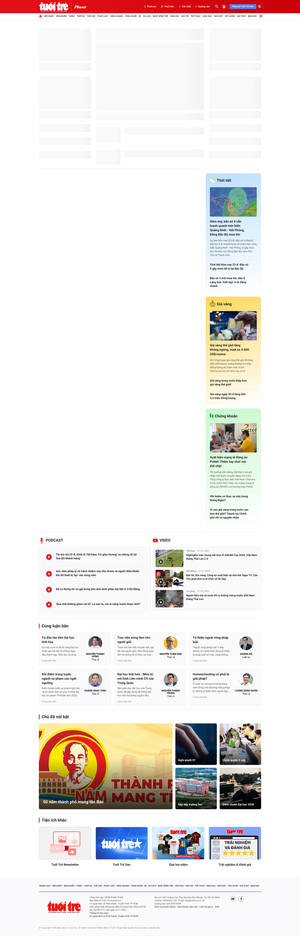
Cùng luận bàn (55, 626)
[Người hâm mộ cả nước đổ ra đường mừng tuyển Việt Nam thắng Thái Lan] (169, 598)
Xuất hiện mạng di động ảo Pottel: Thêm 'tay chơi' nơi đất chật (228, 462)
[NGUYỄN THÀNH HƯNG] (95, 644)
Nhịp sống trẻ (160, 16)
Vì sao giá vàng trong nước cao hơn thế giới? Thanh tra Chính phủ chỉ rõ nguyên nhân (229, 513)
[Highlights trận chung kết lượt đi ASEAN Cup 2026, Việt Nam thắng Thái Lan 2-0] (169, 558)
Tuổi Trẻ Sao (122, 865)
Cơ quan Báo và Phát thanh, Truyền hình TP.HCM (114, 916)
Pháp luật (102, 16)
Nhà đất (218, 16)
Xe (140, 16)
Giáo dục (207, 16)
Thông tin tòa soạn (99, 913)
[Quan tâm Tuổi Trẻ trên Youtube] (233, 899)
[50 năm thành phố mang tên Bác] (106, 766)
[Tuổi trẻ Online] (64, 907)
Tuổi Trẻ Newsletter (65, 865)
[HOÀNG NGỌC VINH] (95, 681)
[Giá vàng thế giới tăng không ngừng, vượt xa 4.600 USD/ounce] (233, 325)
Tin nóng (190, 591)
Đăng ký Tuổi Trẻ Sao (242, 6)
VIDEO (165, 540)
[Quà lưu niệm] (178, 843)
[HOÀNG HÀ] (246, 644)
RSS (217, 907)
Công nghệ (131, 16)
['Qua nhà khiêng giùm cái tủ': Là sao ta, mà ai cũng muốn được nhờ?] (48, 604)
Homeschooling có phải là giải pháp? (211, 677)
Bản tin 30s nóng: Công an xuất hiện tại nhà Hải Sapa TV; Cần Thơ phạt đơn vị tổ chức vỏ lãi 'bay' (222, 577)
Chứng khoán (226, 416)
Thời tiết (224, 180)
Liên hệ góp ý (206, 907)
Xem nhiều (61, 16)
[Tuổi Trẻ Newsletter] (65, 843)
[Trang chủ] (40, 16)
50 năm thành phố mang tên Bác (73, 801)
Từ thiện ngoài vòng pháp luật (210, 640)
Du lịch (147, 16)
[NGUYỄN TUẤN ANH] (170, 644)
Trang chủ (45, 886)
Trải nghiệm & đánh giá (235, 865)
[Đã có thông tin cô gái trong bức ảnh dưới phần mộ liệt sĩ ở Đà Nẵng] (48, 589)
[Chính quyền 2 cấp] (240, 744)
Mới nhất (49, 16)
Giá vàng (224, 304)
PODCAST (54, 540)
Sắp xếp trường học (190, 804)
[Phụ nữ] (80, 6)
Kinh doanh (116, 16)
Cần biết (186, 6)
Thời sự (81, 16)
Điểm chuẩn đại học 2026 (238, 804)
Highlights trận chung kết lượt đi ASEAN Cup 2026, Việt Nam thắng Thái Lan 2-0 (221, 557)
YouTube (169, 6)
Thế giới (91, 16)
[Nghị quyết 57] (196, 744)
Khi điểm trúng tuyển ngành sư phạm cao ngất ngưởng (59, 679)
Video (72, 16)
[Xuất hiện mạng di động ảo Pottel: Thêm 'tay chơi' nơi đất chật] (233, 437)
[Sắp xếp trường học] (196, 788)
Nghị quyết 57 (186, 760)
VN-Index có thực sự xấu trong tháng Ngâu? (229, 498)
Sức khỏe (230, 16)
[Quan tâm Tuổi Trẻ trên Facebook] (241, 899)
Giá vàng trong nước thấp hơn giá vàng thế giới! (228, 382)
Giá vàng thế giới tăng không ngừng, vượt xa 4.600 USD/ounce (229, 350)
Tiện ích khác (54, 820)
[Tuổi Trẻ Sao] (121, 843)
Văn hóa (174, 16)
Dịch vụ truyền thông (165, 907)
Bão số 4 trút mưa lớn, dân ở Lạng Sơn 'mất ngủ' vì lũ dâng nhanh (228, 282)
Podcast (151, 6)
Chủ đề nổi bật (55, 716)
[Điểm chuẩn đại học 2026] (240, 788)
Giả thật (241, 16)
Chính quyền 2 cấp (233, 760)
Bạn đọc (252, 16)
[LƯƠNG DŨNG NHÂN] (246, 681)
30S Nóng (191, 571)
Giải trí (185, 16)
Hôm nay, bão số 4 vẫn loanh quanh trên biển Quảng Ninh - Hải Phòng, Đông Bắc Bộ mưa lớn (227, 228)
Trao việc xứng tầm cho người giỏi (133, 640)
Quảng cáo (204, 6)
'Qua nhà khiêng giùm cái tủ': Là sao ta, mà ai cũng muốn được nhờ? (98, 604)
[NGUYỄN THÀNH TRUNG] (170, 681)
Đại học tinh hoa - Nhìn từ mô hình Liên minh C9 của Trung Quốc (135, 679)
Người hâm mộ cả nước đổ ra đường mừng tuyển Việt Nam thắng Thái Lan (220, 597)
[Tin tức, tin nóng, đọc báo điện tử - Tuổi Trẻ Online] (56, 6)
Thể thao (196, 16)
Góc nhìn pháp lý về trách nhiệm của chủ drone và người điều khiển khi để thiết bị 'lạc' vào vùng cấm (97, 573)
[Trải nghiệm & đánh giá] (235, 843)
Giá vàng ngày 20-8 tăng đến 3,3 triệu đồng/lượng (228, 396)
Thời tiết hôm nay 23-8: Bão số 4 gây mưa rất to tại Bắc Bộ (229, 266)
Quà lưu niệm (178, 865)
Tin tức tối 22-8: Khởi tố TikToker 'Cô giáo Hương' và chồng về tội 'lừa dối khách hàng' (96, 556)
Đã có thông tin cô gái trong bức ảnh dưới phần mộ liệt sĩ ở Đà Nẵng (98, 589)
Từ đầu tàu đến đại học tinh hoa (58, 640)
